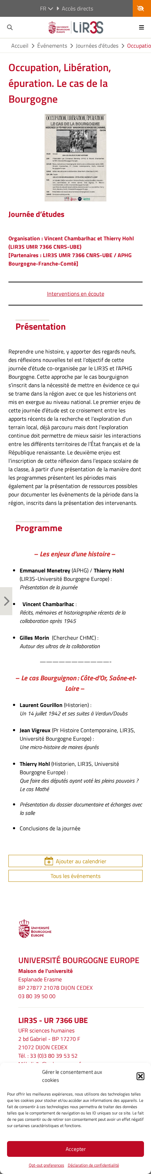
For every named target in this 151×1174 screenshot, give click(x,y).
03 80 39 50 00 (36, 996)
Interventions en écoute (75, 293)
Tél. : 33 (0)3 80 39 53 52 (48, 1055)
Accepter (76, 1149)
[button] (140, 1076)
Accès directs (77, 8)
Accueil (19, 45)
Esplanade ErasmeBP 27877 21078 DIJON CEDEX (55, 983)
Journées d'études (97, 45)
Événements (52, 45)
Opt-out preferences (46, 1165)
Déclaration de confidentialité (93, 1165)
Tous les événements (75, 876)
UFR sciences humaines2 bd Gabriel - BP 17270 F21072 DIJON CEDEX (49, 1038)
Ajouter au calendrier (81, 861)
